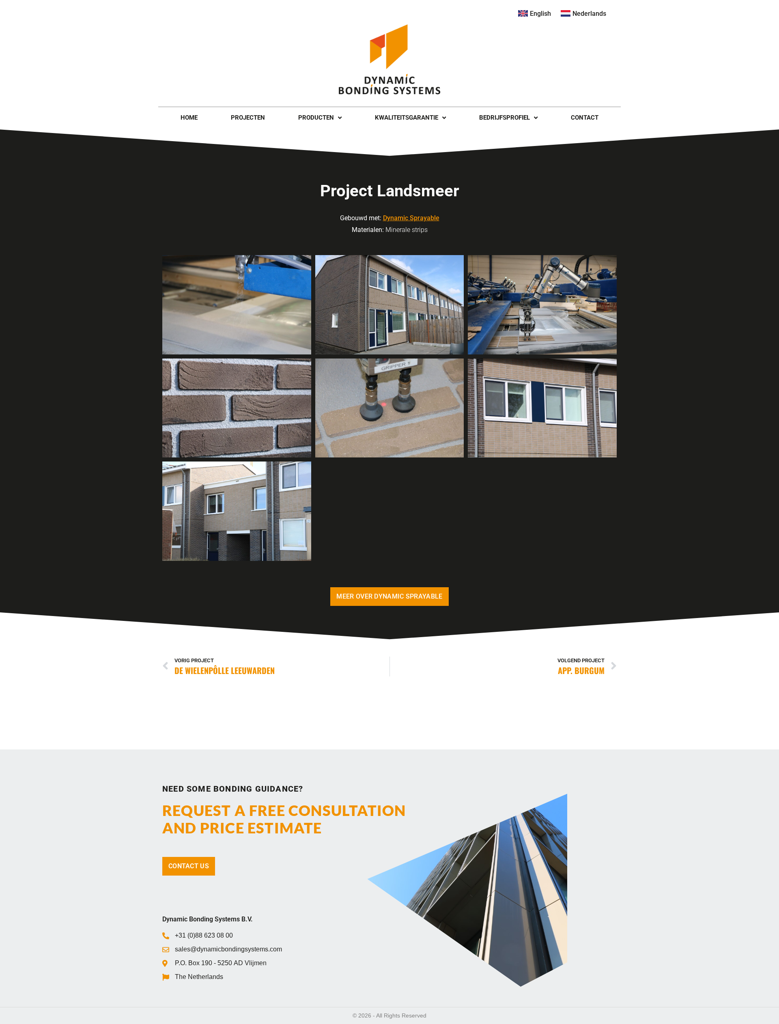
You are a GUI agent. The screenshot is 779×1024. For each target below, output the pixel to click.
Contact (584, 117)
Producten (316, 117)
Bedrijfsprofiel (504, 117)
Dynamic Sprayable (411, 218)
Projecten (248, 117)
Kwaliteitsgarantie (406, 117)
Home (189, 117)
